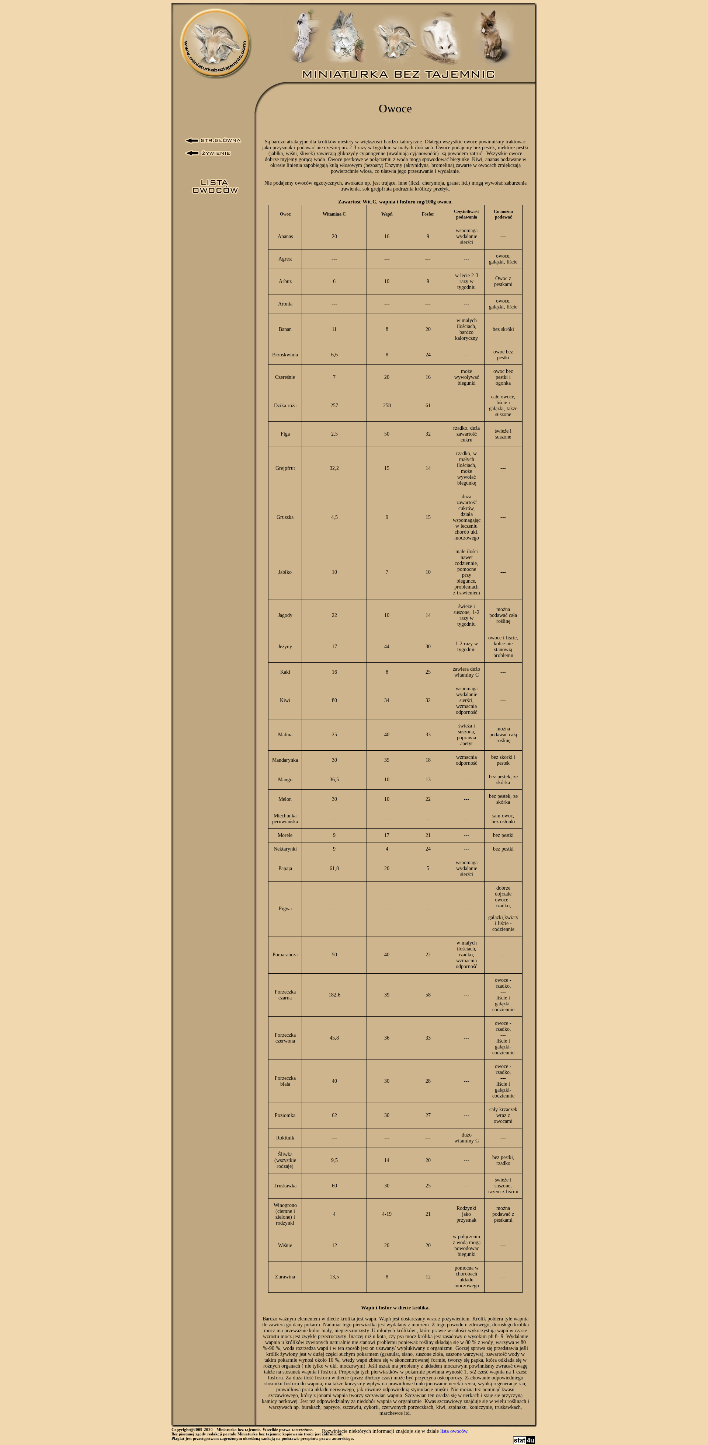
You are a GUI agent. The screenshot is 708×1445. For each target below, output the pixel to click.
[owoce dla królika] (214, 186)
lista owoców (453, 1431)
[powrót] (213, 140)
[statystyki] (524, 1443)
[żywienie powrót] (208, 153)
